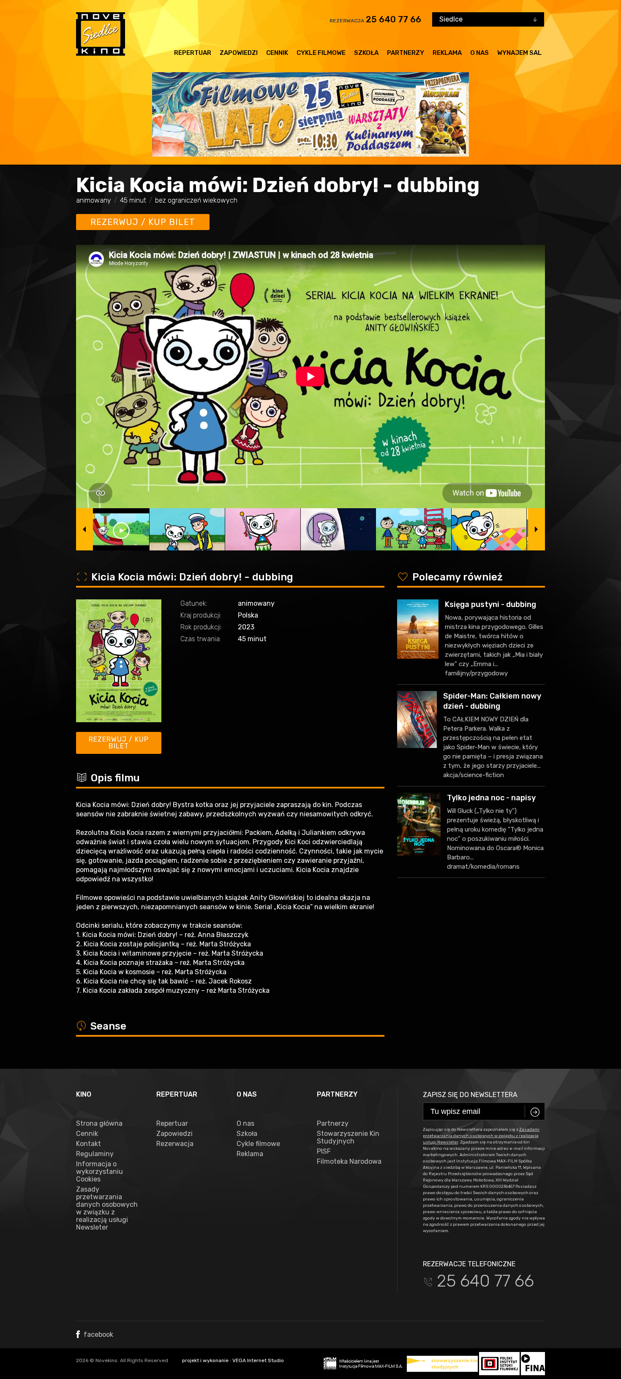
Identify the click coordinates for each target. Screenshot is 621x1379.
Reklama (447, 53)
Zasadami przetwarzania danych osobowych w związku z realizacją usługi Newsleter (481, 1136)
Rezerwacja (174, 1144)
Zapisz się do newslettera (470, 1095)
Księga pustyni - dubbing (490, 604)
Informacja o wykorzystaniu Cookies (99, 1171)
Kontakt (88, 1144)
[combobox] (488, 19)
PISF (324, 1151)
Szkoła (366, 53)
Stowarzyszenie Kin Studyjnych (348, 1137)
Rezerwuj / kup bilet (142, 222)
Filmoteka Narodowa (349, 1161)
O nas (479, 53)
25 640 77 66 (393, 19)
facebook (97, 1334)
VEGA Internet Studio (258, 1360)
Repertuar (192, 53)
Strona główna (99, 1123)
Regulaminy (95, 1154)
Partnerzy (405, 53)
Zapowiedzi (239, 53)
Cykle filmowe (321, 53)
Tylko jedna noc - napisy (491, 797)
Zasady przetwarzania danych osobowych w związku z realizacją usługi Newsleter (107, 1208)
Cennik (277, 53)
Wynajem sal (519, 53)
